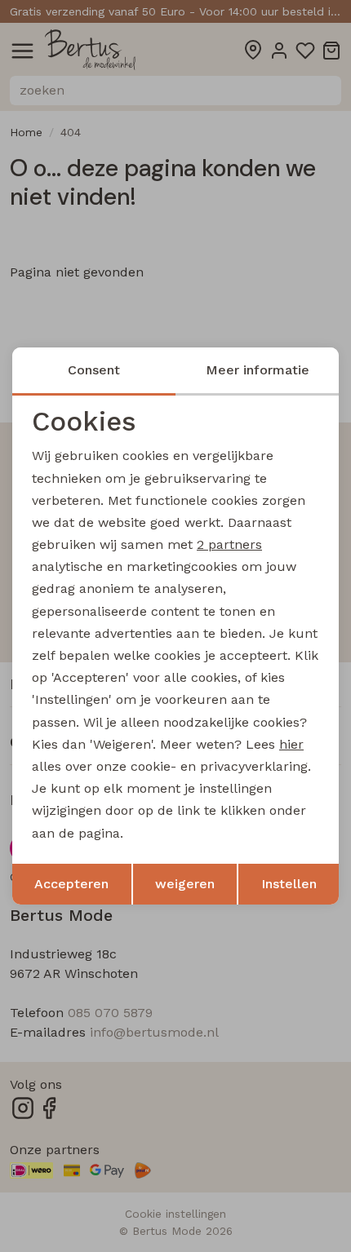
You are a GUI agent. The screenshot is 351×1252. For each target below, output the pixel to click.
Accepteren (71, 883)
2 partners (229, 544)
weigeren (185, 883)
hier (291, 744)
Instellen (289, 883)
